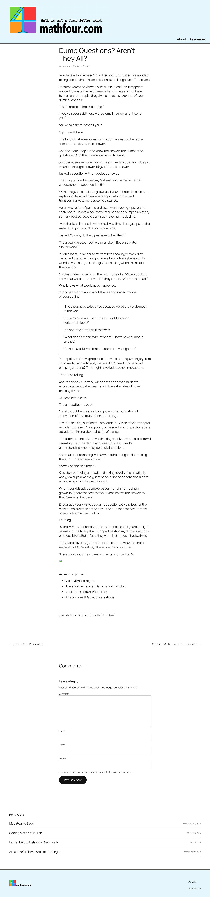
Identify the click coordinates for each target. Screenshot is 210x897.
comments (104, 554)
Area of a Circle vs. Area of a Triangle (34, 852)
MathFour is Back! (21, 823)
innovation (96, 615)
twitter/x (127, 554)
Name (62, 731)
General (86, 66)
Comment (64, 693)
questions (109, 615)
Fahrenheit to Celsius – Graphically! (34, 842)
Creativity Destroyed (79, 581)
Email (62, 744)
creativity (65, 615)
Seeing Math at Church (25, 833)
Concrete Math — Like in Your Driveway (174, 644)
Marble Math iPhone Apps (28, 644)
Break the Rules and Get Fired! (86, 592)
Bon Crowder (74, 66)
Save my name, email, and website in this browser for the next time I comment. (96, 772)
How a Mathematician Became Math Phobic (95, 586)
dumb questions (80, 615)
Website (62, 758)
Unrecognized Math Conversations (89, 597)
